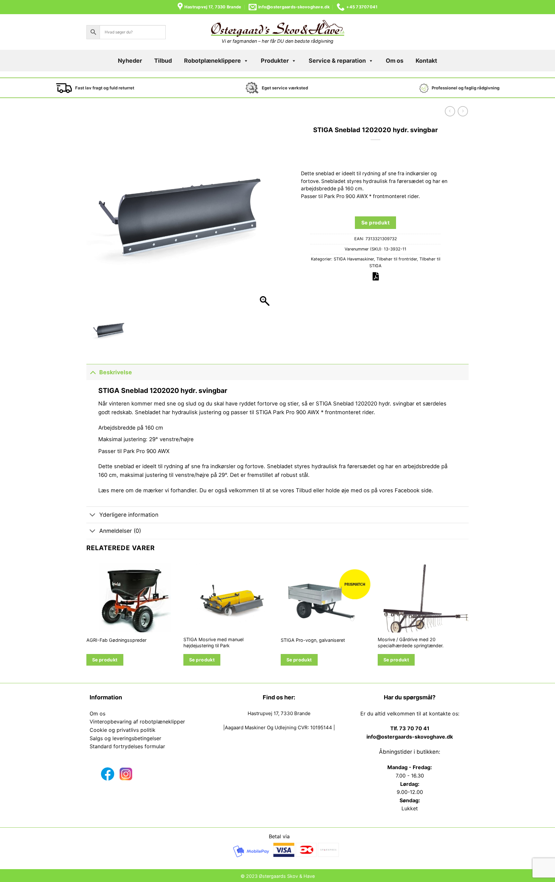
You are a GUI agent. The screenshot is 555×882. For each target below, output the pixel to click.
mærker (153, 490)
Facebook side (413, 490)
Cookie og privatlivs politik (122, 730)
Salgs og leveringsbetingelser (125, 738)
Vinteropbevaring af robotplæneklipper (137, 721)
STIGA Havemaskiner (354, 259)
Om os (394, 60)
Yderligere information (128, 514)
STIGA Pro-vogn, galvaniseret (313, 640)
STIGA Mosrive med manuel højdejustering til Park (213, 642)
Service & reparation (337, 60)
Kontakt (426, 60)
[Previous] (87, 620)
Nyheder (130, 60)
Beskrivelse (115, 372)
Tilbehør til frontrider (396, 259)
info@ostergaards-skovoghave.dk (409, 736)
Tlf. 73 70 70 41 (409, 728)
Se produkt (375, 223)
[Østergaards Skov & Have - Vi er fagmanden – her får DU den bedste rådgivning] (277, 29)
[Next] (468, 620)
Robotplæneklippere (212, 60)
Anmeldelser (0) (120, 530)
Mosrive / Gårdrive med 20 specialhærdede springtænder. (411, 642)
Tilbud (163, 60)
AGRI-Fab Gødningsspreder (116, 640)
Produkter (275, 60)
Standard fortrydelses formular (127, 746)
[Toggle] (92, 372)
